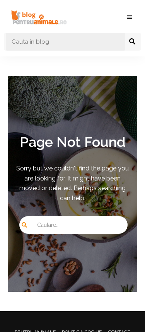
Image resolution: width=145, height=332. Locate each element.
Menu (129, 17)
